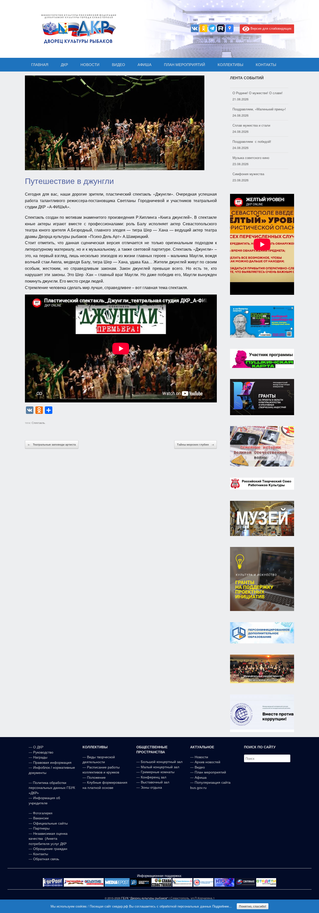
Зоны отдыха (151, 787)
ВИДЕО (118, 65)
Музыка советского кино (251, 154)
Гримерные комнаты (157, 772)
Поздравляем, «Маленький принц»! (259, 105)
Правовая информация (52, 762)
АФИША (145, 65)
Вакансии (41, 818)
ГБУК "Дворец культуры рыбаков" (144, 898)
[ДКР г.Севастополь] (77, 29)
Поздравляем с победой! (252, 137)
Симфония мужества (248, 170)
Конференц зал (153, 777)
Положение (96, 777)
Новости (201, 757)
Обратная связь (45, 859)
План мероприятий (210, 772)
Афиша (201, 777)
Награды (40, 757)
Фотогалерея (42, 813)
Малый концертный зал (160, 767)
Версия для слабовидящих (270, 28)
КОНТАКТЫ (266, 65)
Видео (200, 767)
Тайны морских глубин (195, 444)
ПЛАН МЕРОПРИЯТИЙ (184, 65)
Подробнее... (222, 906)
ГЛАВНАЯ (39, 65)
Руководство (43, 752)
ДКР (64, 65)
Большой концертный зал (161, 762)
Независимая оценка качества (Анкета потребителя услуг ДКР (48, 839)
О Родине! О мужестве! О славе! (258, 89)
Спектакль (38, 423)
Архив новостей (207, 762)
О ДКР (38, 747)
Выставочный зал (155, 782)
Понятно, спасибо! (252, 906)
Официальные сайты (50, 823)
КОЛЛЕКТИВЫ (230, 65)
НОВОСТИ (89, 65)
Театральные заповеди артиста (52, 444)
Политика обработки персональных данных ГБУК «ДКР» (52, 788)
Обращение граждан (50, 849)
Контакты (40, 854)
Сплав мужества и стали (251, 121)
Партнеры (41, 828)
